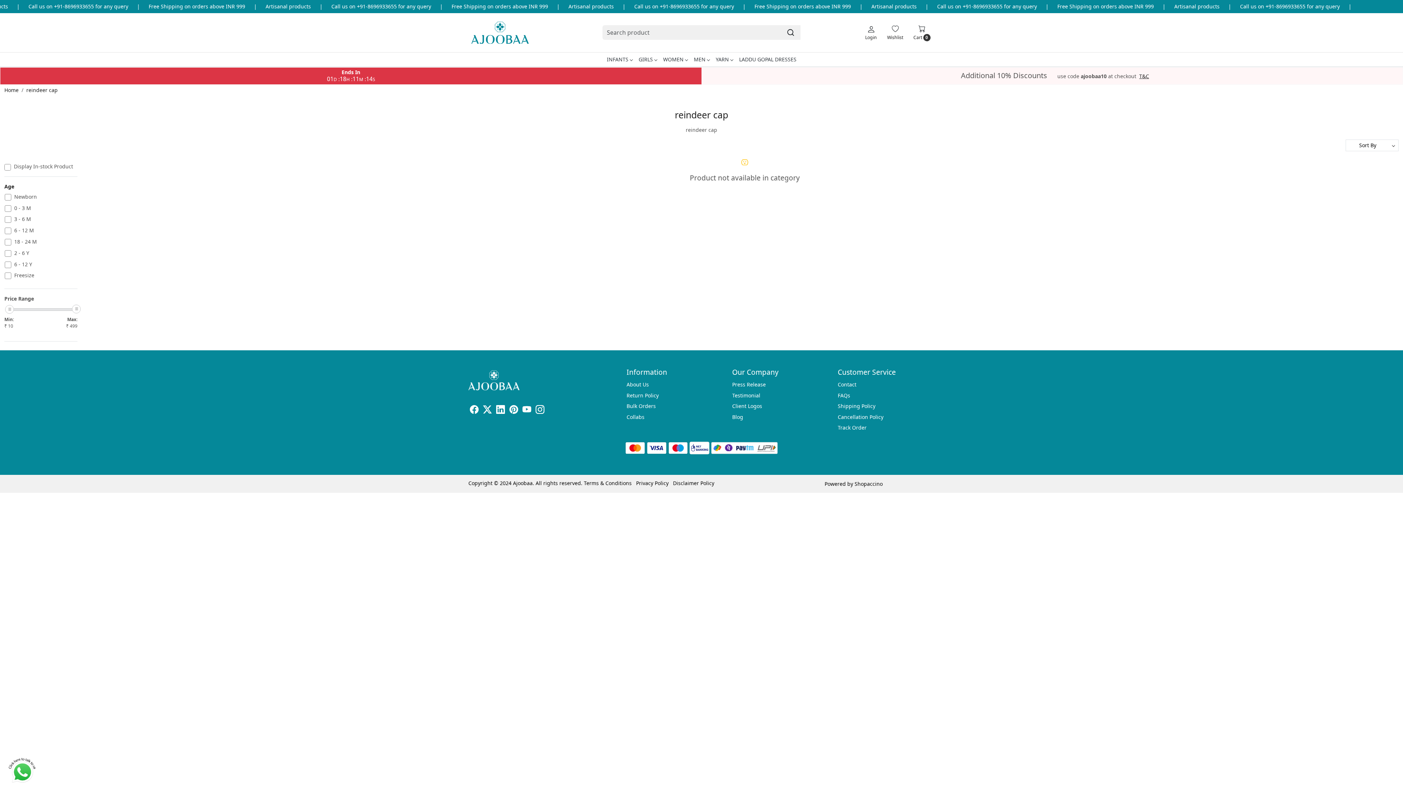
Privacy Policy (652, 483)
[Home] (500, 33)
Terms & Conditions (608, 483)
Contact (847, 384)
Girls (646, 59)
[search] (791, 32)
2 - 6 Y (21, 253)
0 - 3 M (22, 208)
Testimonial (746, 395)
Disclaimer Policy (693, 483)
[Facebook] (474, 411)
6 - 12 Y (23, 265)
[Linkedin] (500, 411)
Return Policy (643, 395)
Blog (737, 416)
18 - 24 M (25, 242)
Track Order (852, 427)
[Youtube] (527, 411)
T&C (1144, 76)
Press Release (749, 384)
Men (700, 59)
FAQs (844, 395)
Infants (617, 59)
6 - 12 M (24, 231)
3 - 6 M (22, 219)
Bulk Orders (641, 406)
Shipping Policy (856, 406)
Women (673, 59)
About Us (638, 384)
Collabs (636, 416)
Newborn (25, 197)
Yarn (722, 59)
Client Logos (747, 406)
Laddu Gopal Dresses (767, 59)
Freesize (24, 275)
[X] (487, 411)
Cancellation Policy (860, 416)
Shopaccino (869, 483)
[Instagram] (540, 411)
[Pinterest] (514, 411)
